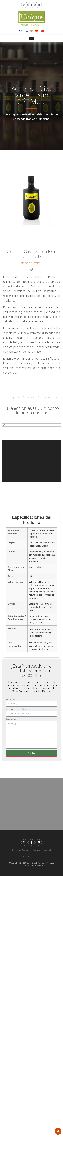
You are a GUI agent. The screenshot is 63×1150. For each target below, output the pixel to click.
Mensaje (11, 719)
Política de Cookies (20, 850)
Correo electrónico (17, 709)
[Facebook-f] (31, 5)
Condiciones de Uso (31, 856)
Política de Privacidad (42, 850)
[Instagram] (24, 5)
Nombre (10, 699)
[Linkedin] (38, 5)
